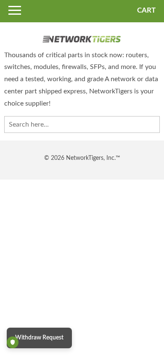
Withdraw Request (39, 338)
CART (146, 10)
